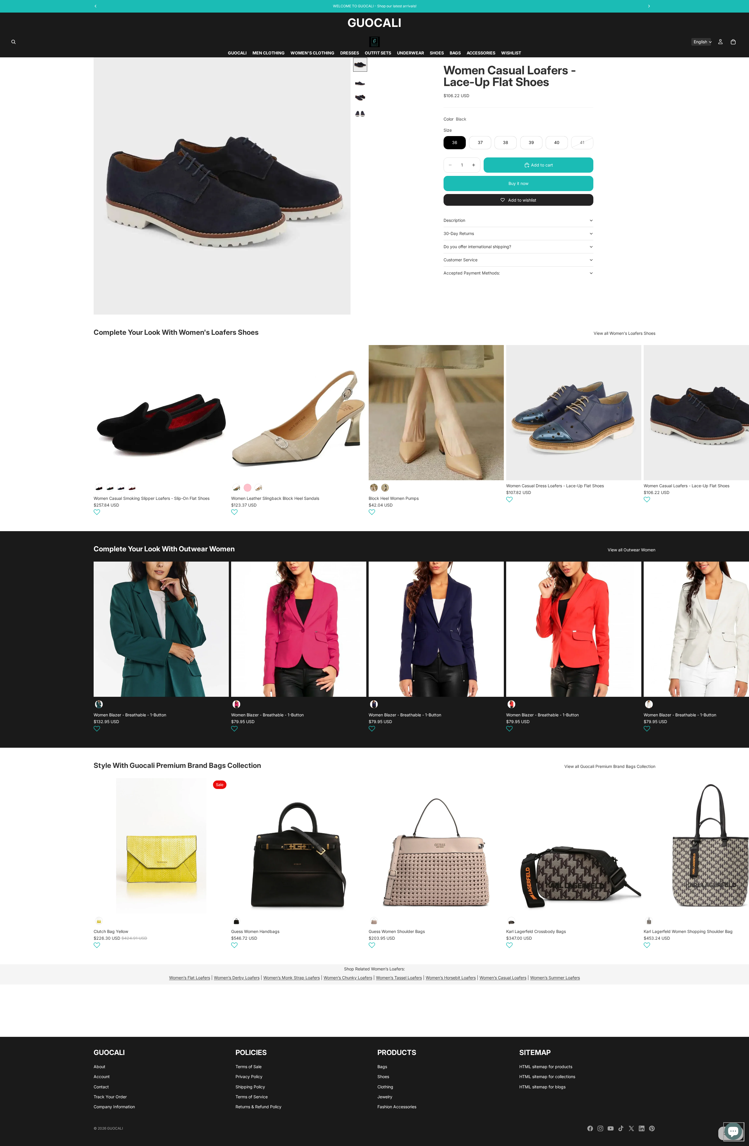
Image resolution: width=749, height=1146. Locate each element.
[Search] (13, 41)
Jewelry (384, 1096)
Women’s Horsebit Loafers (451, 977)
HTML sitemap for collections (547, 1076)
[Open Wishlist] (97, 512)
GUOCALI (115, 1128)
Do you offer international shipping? (477, 246)
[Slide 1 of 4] (360, 64)
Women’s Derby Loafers (237, 977)
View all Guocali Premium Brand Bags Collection (609, 766)
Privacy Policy (249, 1076)
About (99, 1066)
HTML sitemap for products (545, 1066)
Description (454, 220)
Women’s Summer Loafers (555, 977)
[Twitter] (631, 1128)
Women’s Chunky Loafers (348, 977)
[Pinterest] (651, 1128)
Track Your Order (110, 1096)
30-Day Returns (459, 233)
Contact (101, 1086)
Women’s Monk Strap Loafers (291, 977)
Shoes (383, 1076)
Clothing (385, 1086)
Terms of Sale (249, 1066)
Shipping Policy (250, 1086)
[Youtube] (610, 1128)
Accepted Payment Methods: (472, 272)
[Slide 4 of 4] (360, 110)
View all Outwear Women (631, 549)
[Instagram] (600, 1128)
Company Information (114, 1106)
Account (102, 1076)
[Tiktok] (620, 1128)
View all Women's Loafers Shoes (624, 333)
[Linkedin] (641, 1128)
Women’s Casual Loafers (503, 977)
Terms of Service (252, 1096)
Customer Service (460, 259)
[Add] (219, 904)
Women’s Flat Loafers (189, 977)
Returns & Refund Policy (258, 1106)
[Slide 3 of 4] (360, 95)
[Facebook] (590, 1128)
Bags (382, 1066)
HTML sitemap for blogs (542, 1086)
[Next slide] (648, 431)
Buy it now (518, 183)
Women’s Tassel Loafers (399, 977)
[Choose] (219, 471)
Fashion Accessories (396, 1106)
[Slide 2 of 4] (360, 79)
